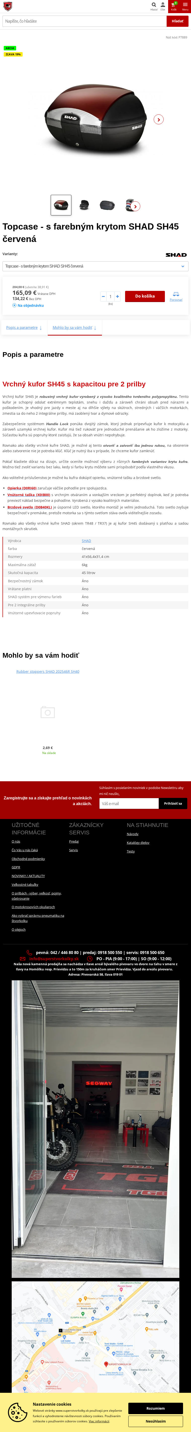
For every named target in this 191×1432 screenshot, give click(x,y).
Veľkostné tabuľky (25, 884)
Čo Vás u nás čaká (25, 850)
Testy (131, 851)
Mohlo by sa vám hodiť (72, 327)
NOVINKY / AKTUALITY (28, 876)
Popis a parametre (22, 327)
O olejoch (19, 929)
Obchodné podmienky (28, 858)
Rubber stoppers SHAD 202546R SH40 (47, 671)
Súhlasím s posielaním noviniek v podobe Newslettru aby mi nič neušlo (141, 790)
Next (159, 119)
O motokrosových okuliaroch (33, 907)
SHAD (86, 540)
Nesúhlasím (156, 1421)
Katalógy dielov (138, 842)
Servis (73, 850)
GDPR (16, 867)
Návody (133, 834)
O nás (16, 841)
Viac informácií (99, 1421)
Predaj (74, 841)
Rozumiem (155, 1408)
